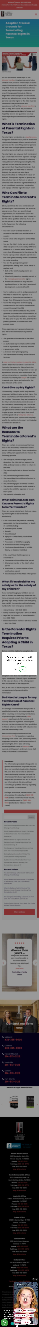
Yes (22, 669)
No (16, 669)
